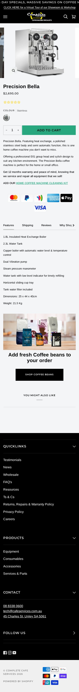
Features (8, 225)
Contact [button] (11, 592)
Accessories (12, 566)
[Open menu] (6, 16)
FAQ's (7, 482)
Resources (11, 489)
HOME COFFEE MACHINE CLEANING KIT (42, 183)
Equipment (11, 551)
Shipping (27, 225)
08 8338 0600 (13, 606)
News (7, 467)
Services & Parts (15, 573)
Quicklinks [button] (14, 446)
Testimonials (12, 460)
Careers (9, 519)
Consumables (13, 558)
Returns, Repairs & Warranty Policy (28, 504)
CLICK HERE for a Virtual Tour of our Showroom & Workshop (40, 7)
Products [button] (13, 538)
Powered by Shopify (18, 681)
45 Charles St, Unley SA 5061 (24, 616)
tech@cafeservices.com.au (22, 611)
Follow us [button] (14, 633)
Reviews (46, 225)
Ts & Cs (8, 497)
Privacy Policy (13, 511)
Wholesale (11, 474)
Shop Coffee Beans (39, 374)
